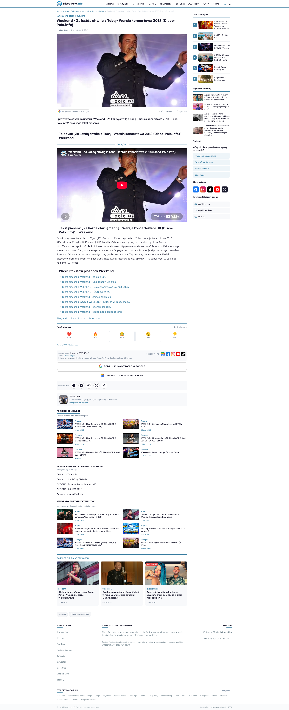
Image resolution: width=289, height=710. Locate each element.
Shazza (74, 699)
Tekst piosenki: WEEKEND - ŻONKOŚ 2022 (86, 291)
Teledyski (140, 4)
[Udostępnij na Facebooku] (74, 386)
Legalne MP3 (63, 673)
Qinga (97, 695)
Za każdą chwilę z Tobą (80, 614)
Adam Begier (64, 30)
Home (111, 4)
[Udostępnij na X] (96, 386)
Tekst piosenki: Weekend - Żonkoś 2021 (84, 276)
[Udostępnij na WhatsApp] (89, 386)
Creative (61, 695)
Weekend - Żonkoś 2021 (68, 474)
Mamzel (223, 695)
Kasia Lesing (166, 695)
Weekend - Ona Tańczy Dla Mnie (72, 479)
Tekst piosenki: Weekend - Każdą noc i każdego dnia (92, 311)
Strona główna (63, 11)
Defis (177, 695)
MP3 (154, 4)
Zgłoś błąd (183, 111)
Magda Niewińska (88, 699)
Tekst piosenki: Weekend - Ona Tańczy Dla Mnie (89, 281)
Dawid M (143, 695)
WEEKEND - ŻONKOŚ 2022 (69, 489)
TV (207, 4)
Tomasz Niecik (120, 695)
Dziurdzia (193, 695)
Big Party (154, 695)
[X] (225, 189)
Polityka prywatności (218, 707)
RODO (230, 707)
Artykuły (124, 4)
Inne (218, 4)
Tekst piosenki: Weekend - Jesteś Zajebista (86, 296)
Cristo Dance (62, 699)
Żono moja (199, 175)
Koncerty (167, 4)
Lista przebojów (200, 14)
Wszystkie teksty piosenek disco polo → (80, 318)
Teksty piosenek (64, 650)
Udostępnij (168, 111)
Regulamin (204, 707)
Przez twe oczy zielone (205, 156)
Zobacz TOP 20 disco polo (68, 345)
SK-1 (184, 695)
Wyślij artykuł (204, 204)
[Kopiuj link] (104, 386)
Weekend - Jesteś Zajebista (70, 494)
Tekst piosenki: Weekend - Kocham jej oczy (86, 306)
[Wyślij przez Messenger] (81, 386)
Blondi (214, 695)
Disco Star (61, 668)
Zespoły (195, 4)
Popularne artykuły (202, 88)
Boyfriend (107, 695)
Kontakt (201, 216)
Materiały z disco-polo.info (93, 11)
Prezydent (204, 695)
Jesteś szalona (202, 168)
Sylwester (61, 662)
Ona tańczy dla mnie (204, 162)
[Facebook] (168, 354)
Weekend (62, 614)
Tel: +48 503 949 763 (218, 638)
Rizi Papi (133, 695)
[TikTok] (183, 354)
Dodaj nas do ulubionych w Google (75, 111)
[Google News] (163, 354)
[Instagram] (173, 354)
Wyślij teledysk (205, 210)
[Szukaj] (225, 4)
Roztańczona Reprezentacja (80, 695)
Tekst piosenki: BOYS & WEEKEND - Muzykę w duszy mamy (96, 301)
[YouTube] (178, 354)
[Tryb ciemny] (230, 3)
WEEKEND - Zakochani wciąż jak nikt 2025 (76, 484)
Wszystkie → (226, 691)
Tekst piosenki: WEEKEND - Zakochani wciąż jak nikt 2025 (95, 286)
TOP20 (182, 4)
